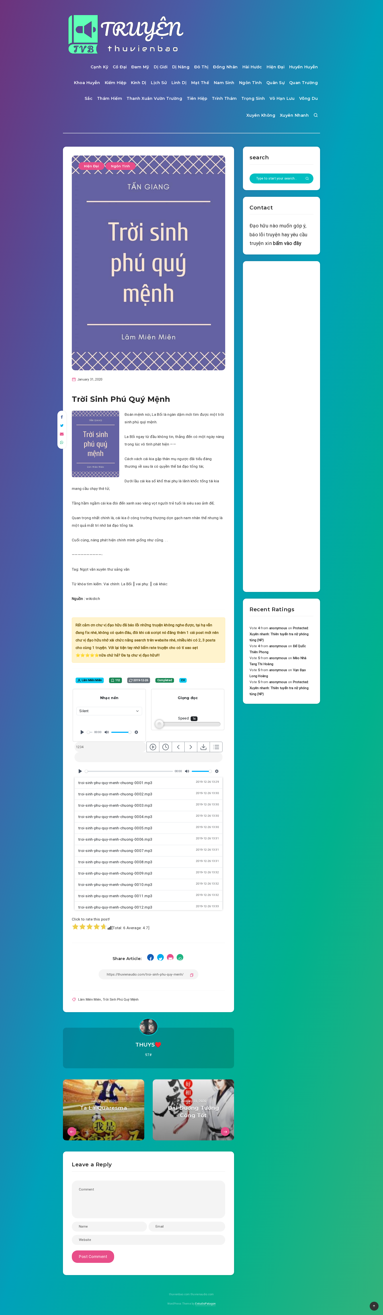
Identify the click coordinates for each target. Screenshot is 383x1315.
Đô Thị (201, 67)
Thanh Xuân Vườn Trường (154, 98)
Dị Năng (181, 67)
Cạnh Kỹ (99, 67)
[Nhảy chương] (153, 747)
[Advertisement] (281, 425)
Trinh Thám (224, 98)
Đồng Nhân (225, 67)
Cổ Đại (120, 67)
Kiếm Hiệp (116, 82)
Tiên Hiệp (197, 98)
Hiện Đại (275, 67)
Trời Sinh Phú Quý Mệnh (121, 1000)
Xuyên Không (261, 115)
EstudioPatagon (205, 1303)
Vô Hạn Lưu (282, 98)
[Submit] (307, 178)
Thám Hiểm (109, 98)
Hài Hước (252, 67)
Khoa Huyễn (87, 82)
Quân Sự (275, 82)
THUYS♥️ (148, 1044)
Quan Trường (303, 82)
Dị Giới (161, 67)
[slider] (89, 732)
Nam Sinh (224, 82)
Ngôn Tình (250, 82)
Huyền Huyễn (303, 67)
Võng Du (308, 98)
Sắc (89, 98)
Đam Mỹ (140, 67)
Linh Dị (179, 82)
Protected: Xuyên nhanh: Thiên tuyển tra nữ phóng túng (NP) (279, 634)
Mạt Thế (200, 82)
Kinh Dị (138, 82)
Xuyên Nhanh (294, 115)
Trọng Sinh (253, 98)
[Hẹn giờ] (165, 747)
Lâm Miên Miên (89, 1000)
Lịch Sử (159, 82)
